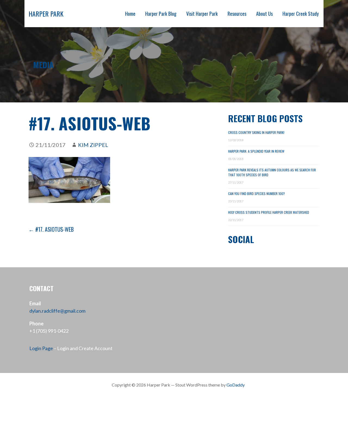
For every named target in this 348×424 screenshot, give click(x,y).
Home (130, 13)
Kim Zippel (93, 145)
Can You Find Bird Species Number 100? (256, 193)
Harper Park (46, 13)
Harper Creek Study (300, 13)
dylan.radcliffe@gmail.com (57, 311)
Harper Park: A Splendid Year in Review (256, 151)
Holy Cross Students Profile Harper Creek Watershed (268, 212)
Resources (237, 13)
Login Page (41, 348)
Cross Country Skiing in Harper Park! (256, 132)
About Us (264, 13)
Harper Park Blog (160, 13)
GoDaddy (235, 384)
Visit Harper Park (202, 13)
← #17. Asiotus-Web (51, 229)
